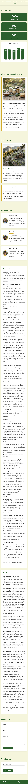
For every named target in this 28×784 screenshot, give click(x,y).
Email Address (7, 764)
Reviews (3, 1)
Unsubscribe (8, 770)
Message (5, 736)
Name (4, 724)
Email (4, 730)
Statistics (8, 1)
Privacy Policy (15, 2)
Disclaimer (21, 1)
